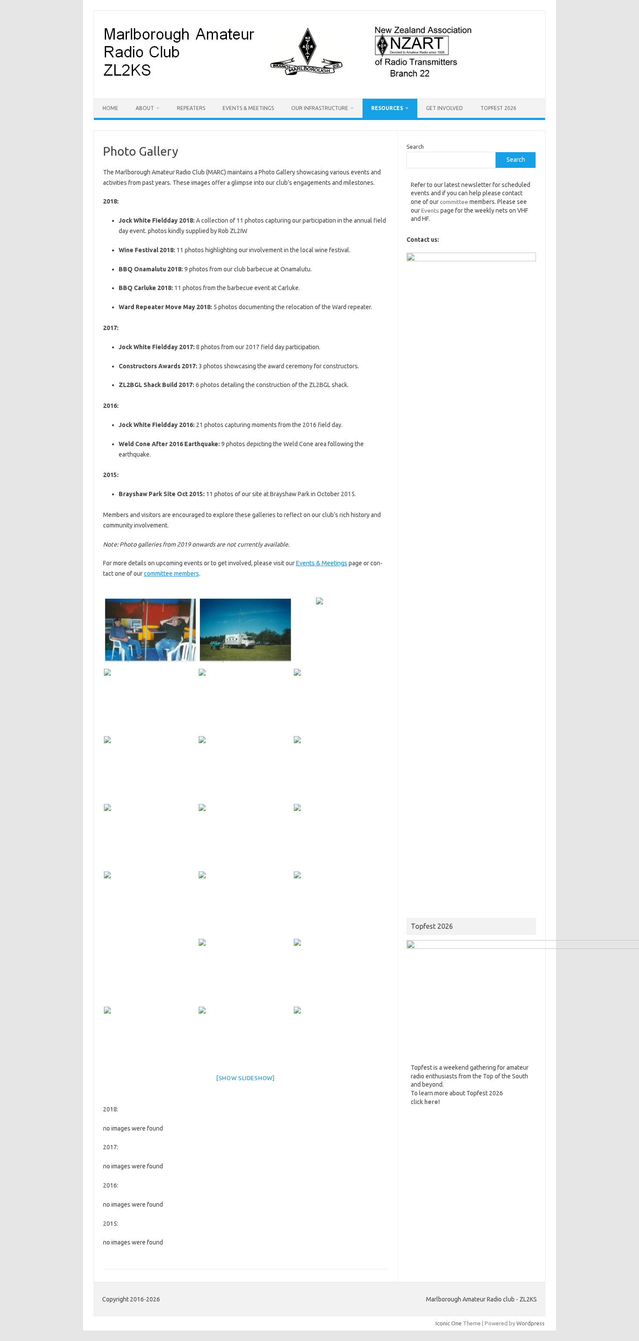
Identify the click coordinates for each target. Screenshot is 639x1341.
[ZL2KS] (287, 83)
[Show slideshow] (245, 1078)
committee (454, 201)
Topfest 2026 (498, 108)
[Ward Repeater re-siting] (340, 971)
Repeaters (191, 108)
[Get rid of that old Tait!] (245, 1039)
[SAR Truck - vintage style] (245, 701)
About (145, 108)
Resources (387, 108)
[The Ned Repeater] (340, 701)
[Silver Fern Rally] (150, 837)
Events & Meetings (248, 108)
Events (430, 210)
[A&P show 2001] (150, 630)
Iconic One (449, 1323)
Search (415, 146)
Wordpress (530, 1323)
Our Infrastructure (319, 108)
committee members (171, 573)
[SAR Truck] (245, 630)
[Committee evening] (245, 904)
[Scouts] (340, 904)
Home (110, 108)
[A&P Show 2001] (340, 1039)
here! (432, 1101)
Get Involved (444, 108)
